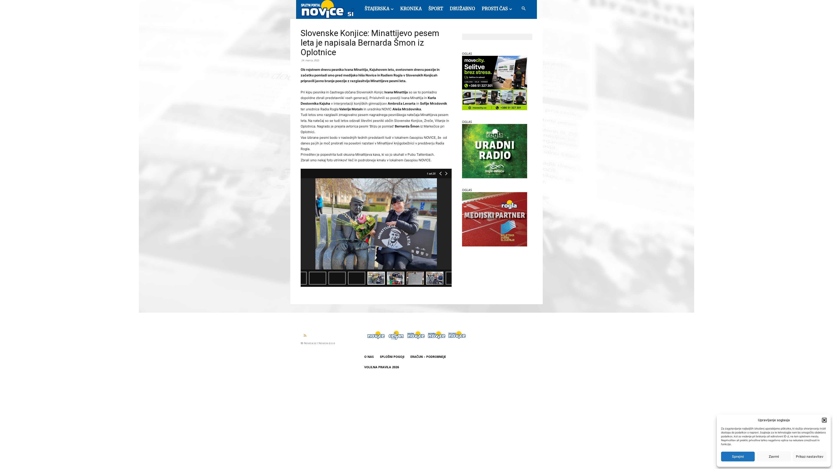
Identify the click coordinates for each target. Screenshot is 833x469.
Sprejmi (738, 456)
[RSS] (305, 335)
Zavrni (774, 456)
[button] (824, 420)
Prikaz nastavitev (809, 456)
